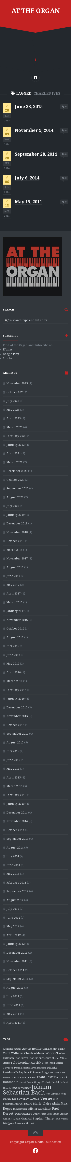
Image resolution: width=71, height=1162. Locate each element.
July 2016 (13, 646)
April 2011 (14, 1022)
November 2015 (17, 716)
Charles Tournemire (40, 1058)
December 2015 (17, 707)
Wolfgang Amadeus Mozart (18, 1123)
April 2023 (14, 418)
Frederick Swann (24, 1082)
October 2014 (15, 830)
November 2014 (17, 821)
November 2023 (17, 383)
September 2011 (17, 978)
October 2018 (15, 541)
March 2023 (14, 427)
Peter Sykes (46, 1114)
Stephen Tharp (43, 1118)
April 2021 (14, 453)
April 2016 (14, 672)
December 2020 (17, 470)
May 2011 (13, 1013)
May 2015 (13, 768)
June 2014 (13, 865)
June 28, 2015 (29, 106)
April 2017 (14, 593)
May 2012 (13, 926)
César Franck (48, 1063)
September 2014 (17, 838)
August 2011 (15, 987)
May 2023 (13, 409)
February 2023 (16, 435)
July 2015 (13, 751)
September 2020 (17, 488)
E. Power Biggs (39, 1072)
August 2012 (15, 900)
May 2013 (13, 873)
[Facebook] (35, 78)
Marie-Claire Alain (46, 1103)
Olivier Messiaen (39, 1108)
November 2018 (17, 532)
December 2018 (17, 523)
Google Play (11, 354)
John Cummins (53, 1094)
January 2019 (16, 514)
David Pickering (38, 1068)
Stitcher (8, 358)
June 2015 (13, 760)
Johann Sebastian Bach (27, 1089)
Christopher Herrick (27, 1062)
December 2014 (17, 812)
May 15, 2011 (28, 201)
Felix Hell (54, 1072)
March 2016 (14, 681)
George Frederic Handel (46, 1082)
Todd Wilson (61, 1119)
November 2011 (17, 961)
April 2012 (14, 935)
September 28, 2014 (36, 154)
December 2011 (17, 952)
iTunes (8, 349)
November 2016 (17, 619)
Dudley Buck (22, 1072)
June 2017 (13, 576)
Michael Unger (20, 1109)
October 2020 (15, 479)
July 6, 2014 (27, 178)
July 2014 (13, 856)
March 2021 (14, 462)
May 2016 (13, 663)
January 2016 (16, 698)
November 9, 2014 (34, 130)
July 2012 (13, 908)
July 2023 (13, 400)
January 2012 (16, 943)
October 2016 (15, 628)
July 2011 (13, 996)
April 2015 (14, 777)
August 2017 (15, 567)
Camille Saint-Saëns (53, 1048)
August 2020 (15, 497)
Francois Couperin (26, 1077)
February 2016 (16, 689)
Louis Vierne (41, 1098)
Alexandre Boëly (12, 1048)
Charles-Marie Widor (39, 1053)
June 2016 (13, 654)
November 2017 (17, 558)
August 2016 (15, 637)
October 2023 (15, 392)
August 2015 (15, 742)
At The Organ (35, 11)
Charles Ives (21, 1058)
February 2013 (16, 882)
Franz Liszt (45, 1077)
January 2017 (16, 611)
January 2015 (16, 803)
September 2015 (17, 733)
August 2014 (15, 847)
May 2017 (13, 584)
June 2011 (13, 1005)
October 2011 (15, 970)
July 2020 (13, 506)
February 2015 (16, 795)
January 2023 (16, 444)
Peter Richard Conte (27, 1113)
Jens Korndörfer (21, 1088)
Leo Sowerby (20, 1098)
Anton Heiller (32, 1048)
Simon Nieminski (22, 1118)
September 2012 (17, 891)
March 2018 (14, 549)
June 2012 (13, 917)
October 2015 (15, 725)
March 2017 (14, 602)
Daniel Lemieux (22, 1068)
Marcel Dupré (23, 1103)
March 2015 (14, 786)
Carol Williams (13, 1053)
